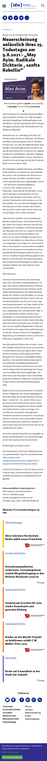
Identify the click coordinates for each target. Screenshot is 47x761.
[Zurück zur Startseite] (23, 6)
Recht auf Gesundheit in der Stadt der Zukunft (22, 673)
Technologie (8, 706)
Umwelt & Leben (9, 716)
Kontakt (28, 716)
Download (35, 106)
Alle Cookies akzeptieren (12, 757)
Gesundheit (7, 712)
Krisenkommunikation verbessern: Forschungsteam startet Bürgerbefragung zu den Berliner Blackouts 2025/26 (24, 572)
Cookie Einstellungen (32, 719)
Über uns (28, 706)
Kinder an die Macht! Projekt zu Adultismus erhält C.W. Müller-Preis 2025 (23, 640)
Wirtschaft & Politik (11, 719)
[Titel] (5, 18)
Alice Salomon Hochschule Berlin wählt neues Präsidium (23, 537)
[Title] (16, 18)
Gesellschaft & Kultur (11, 709)
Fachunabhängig (9, 722)
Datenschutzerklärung (33, 713)
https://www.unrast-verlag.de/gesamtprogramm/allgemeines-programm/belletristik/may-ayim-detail (21, 460)
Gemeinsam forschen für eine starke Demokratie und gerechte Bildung (23, 606)
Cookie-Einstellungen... (11, 752)
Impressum (29, 709)
